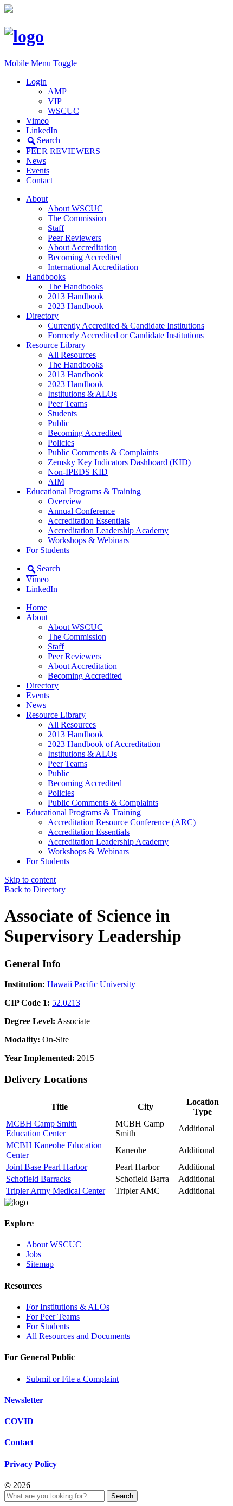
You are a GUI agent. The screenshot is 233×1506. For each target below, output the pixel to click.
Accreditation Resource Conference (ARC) (122, 822)
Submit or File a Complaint (72, 1378)
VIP (55, 101)
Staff (56, 228)
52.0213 (66, 1002)
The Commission (77, 218)
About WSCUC (75, 208)
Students (62, 413)
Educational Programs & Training (83, 491)
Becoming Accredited (85, 257)
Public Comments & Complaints (103, 452)
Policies (61, 442)
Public (58, 423)
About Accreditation (82, 247)
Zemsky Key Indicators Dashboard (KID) (119, 462)
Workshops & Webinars (88, 540)
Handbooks (46, 276)
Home (36, 607)
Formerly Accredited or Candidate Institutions (126, 335)
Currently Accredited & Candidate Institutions (126, 325)
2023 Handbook (75, 306)
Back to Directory (35, 889)
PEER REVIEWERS (63, 151)
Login (36, 81)
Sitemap (40, 1264)
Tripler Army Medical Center (55, 1190)
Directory (42, 315)
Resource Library (56, 345)
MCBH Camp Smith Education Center (41, 1128)
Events (37, 170)
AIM (56, 481)
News (36, 160)
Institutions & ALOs (82, 393)
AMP (57, 91)
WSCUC (63, 110)
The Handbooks (75, 286)
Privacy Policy (30, 1464)
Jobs (33, 1254)
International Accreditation (93, 267)
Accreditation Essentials (89, 520)
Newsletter (23, 1400)
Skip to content (30, 879)
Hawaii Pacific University (91, 984)
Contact (39, 180)
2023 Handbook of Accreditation (104, 744)
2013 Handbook (75, 296)
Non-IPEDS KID (78, 472)
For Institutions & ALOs (67, 1306)
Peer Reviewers (74, 237)
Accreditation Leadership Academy (108, 530)
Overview (65, 501)
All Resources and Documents (78, 1336)
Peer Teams (67, 403)
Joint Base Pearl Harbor (46, 1167)
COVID (19, 1421)
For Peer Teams (53, 1316)
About (37, 198)
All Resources (72, 354)
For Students (47, 550)
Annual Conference (81, 511)
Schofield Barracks (38, 1178)
